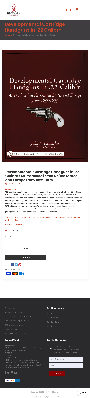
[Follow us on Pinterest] (19, 265)
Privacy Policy (36, 397)
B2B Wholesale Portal (14, 325)
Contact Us (10, 308)
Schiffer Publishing (51, 392)
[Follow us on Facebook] (12, 265)
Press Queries (11, 329)
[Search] (66, 10)
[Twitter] (8, 373)
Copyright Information (51, 397)
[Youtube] (15, 373)
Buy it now (26, 257)
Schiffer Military (53, 322)
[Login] (70, 10)
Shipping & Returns (13, 312)
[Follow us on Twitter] (16, 265)
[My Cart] (75, 10)
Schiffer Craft (53, 326)
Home (7, 35)
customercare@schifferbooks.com (17, 367)
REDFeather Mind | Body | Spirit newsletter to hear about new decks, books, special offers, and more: (67, 349)
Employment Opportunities (17, 321)
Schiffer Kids (52, 318)
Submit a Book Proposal (15, 333)
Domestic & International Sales (18, 317)
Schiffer (50, 313)
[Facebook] (5, 373)
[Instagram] (12, 373)
